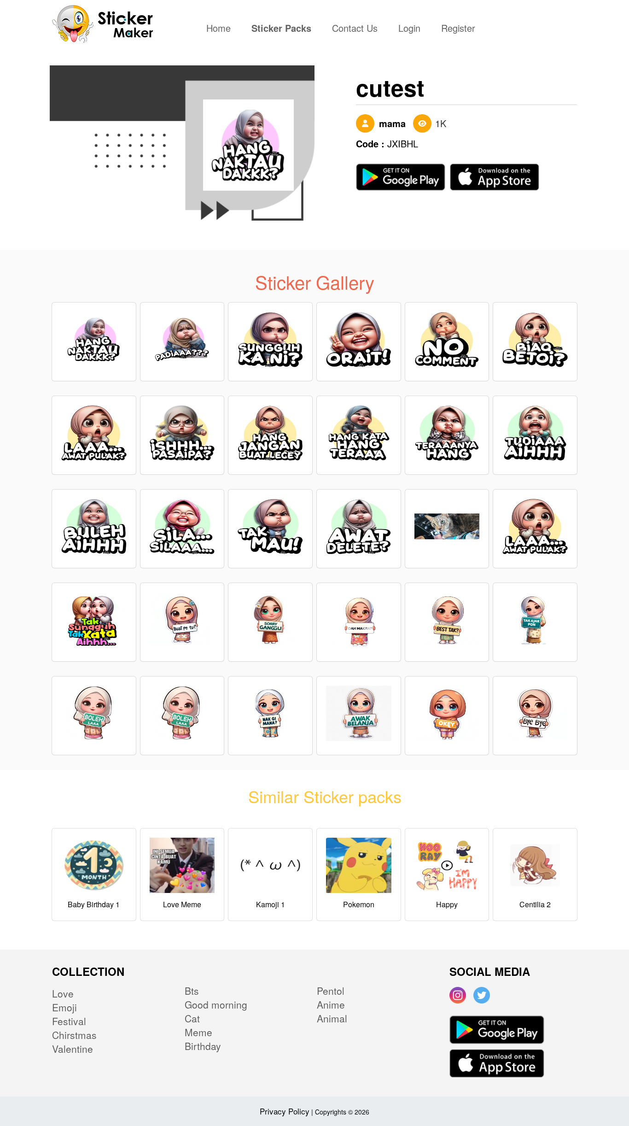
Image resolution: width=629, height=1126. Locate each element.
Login (409, 29)
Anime (331, 1004)
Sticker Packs (281, 29)
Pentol (330, 991)
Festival (69, 1021)
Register (458, 29)
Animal (332, 1018)
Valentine (72, 1049)
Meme (198, 1032)
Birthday (203, 1046)
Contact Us (355, 29)
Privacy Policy (284, 1111)
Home (220, 29)
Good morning (216, 1004)
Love (63, 993)
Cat (192, 1018)
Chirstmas (74, 1035)
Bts (192, 991)
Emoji (64, 1007)
